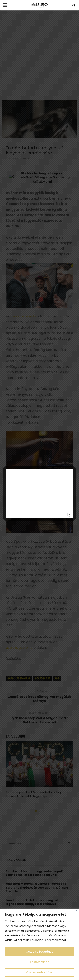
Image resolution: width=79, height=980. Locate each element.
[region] (39, 944)
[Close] (76, 910)
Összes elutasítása (39, 972)
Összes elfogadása (39, 952)
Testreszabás (39, 962)
